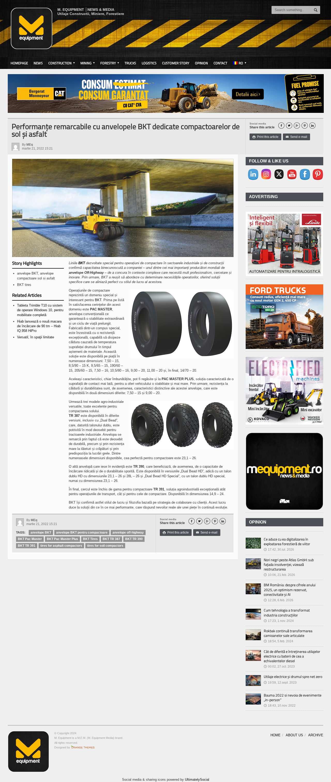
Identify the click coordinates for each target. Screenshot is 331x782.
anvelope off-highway (128, 532)
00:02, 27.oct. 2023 (279, 666)
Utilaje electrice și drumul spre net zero (293, 676)
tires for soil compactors (105, 546)
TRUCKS (130, 63)
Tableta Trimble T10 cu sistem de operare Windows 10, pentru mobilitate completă (40, 310)
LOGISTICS (149, 63)
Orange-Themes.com (83, 747)
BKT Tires (90, 539)
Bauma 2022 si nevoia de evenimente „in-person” (292, 697)
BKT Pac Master (30, 539)
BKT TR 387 (111, 539)
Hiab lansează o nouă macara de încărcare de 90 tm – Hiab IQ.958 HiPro (39, 326)
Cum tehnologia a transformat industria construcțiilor (287, 612)
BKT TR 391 (26, 546)
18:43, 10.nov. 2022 (280, 705)
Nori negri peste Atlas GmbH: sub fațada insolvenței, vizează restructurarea (289, 564)
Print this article (265, 137)
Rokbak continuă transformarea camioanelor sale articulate (288, 633)
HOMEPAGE (19, 63)
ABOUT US (294, 735)
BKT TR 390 (134, 539)
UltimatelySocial (197, 779)
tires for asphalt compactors (61, 546)
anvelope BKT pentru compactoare (82, 532)
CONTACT (220, 63)
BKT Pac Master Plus (62, 539)
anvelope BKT (41, 532)
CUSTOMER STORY (175, 63)
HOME (275, 735)
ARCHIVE (315, 735)
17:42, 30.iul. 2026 (279, 549)
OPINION (201, 63)
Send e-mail (296, 137)
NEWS (38, 63)
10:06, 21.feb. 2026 (279, 575)
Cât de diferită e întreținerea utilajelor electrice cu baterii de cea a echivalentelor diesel (292, 656)
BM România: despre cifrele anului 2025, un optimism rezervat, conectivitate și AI (289, 589)
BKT (81, 263)
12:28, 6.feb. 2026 (278, 600)
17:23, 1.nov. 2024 (279, 621)
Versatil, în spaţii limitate (35, 337)
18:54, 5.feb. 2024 (278, 641)
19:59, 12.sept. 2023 (280, 682)
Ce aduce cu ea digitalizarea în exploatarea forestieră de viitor (287, 541)
